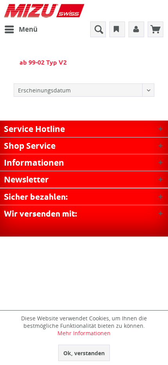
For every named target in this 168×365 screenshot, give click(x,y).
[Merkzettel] (117, 29)
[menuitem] (20, 29)
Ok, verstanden (84, 353)
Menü (28, 29)
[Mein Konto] (136, 29)
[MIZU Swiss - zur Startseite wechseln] (44, 11)
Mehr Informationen (84, 333)
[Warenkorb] (155, 29)
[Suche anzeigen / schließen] (98, 29)
